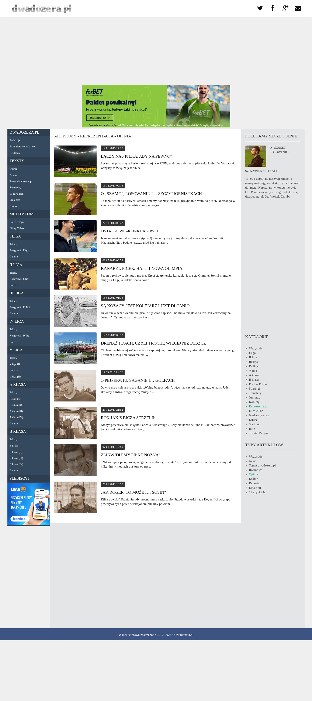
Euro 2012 (256, 411)
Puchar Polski (258, 384)
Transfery (255, 393)
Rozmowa (255, 470)
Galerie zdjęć (17, 221)
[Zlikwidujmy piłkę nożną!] (75, 460)
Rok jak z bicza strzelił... (130, 417)
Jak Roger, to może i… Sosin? (133, 492)
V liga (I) (15, 364)
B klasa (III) (16, 458)
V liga (16, 350)
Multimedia (22, 214)
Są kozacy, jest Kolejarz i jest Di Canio (145, 305)
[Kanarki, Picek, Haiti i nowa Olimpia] (75, 274)
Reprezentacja (258, 406)
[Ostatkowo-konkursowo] (75, 236)
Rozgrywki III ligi (20, 307)
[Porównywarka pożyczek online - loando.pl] (28, 524)
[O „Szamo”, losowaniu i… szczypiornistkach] (75, 199)
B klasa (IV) (16, 464)
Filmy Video (17, 228)
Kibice (253, 419)
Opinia (253, 474)
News (252, 461)
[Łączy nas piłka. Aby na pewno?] (75, 162)
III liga (17, 293)
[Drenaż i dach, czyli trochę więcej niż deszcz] (75, 348)
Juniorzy (254, 397)
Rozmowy (15, 187)
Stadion (254, 424)
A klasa (18, 384)
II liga (16, 265)
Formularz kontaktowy (23, 146)
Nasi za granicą (259, 415)
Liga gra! (15, 199)
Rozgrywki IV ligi (20, 335)
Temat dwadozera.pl (21, 181)
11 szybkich (17, 193)
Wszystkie (256, 348)
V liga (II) (15, 376)
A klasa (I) (15, 398)
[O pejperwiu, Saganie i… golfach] (75, 386)
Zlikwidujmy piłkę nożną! (130, 454)
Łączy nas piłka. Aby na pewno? (136, 156)
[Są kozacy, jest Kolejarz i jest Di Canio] (75, 311)
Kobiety (254, 402)
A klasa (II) (16, 404)
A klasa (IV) (16, 417)
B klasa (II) (16, 452)
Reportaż (255, 483)
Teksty (17, 161)
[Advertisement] (156, 51)
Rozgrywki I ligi (19, 250)
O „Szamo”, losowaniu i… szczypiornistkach (151, 193)
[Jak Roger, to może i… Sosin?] (75, 498)
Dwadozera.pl (24, 132)
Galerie (14, 256)
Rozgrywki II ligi (19, 278)
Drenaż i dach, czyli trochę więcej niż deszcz (153, 343)
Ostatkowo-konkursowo (129, 231)
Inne (252, 428)
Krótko (14, 206)
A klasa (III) (16, 411)
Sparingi (254, 388)
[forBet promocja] (156, 126)
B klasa (18, 431)
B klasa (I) (15, 445)
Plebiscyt (20, 478)
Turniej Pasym (258, 433)
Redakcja (15, 140)
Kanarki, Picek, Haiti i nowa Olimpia (141, 268)
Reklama (15, 152)
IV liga (17, 321)
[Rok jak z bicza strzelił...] (75, 423)
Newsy (13, 175)
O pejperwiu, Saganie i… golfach (138, 380)
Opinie (13, 168)
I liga (15, 236)
